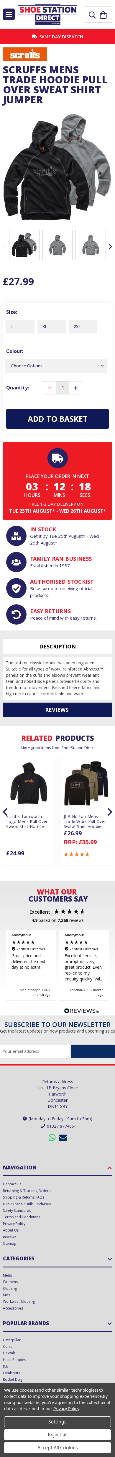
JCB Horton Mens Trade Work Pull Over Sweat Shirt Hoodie (85, 821)
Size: (11, 312)
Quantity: (17, 387)
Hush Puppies (14, 1359)
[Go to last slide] (5, 812)
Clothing (10, 1288)
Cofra (7, 1346)
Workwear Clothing (19, 1301)
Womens (10, 1281)
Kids (6, 1294)
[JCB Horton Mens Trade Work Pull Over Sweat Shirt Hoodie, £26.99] (86, 783)
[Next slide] (110, 247)
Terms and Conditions (21, 1216)
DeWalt (9, 1352)
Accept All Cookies (57, 1447)
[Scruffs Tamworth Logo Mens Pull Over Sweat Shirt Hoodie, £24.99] (28, 783)
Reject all (58, 1434)
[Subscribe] (93, 1051)
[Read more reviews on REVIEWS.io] (81, 1011)
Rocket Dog (12, 1379)
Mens (7, 1275)
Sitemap (10, 1243)
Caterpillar (12, 1340)
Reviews (9, 1236)
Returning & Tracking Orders (26, 1190)
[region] (57, 965)
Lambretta (11, 1372)
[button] (77, 854)
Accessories (13, 1308)
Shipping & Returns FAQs (23, 1197)
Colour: (14, 351)
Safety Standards (17, 1210)
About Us (11, 1230)
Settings (57, 1421)
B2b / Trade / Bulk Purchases (27, 1204)
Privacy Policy (14, 1223)
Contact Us (12, 1183)
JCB (6, 1366)
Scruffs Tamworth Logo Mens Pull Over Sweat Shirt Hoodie (27, 821)
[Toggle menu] (9, 14)
